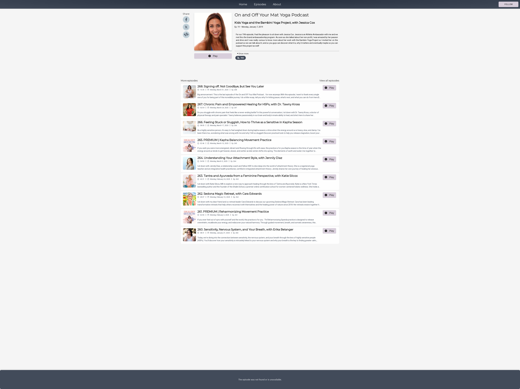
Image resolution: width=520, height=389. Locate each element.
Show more (243, 53)
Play (215, 56)
